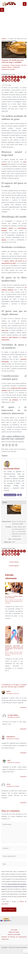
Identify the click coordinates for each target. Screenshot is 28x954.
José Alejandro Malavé (12, 468)
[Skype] (9, 80)
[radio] (3, 445)
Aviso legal (14, 930)
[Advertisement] (14, 23)
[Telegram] (15, 80)
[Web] (18, 495)
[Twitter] (6, 77)
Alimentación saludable (8, 69)
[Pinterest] (12, 77)
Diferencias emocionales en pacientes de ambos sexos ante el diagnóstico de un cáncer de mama (14, 648)
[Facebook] (3, 77)
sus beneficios (13, 399)
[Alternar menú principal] (24, 4)
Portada (4, 38)
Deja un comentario (9, 599)
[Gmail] (12, 80)
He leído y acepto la (14, 903)
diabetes (4, 240)
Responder (23, 707)
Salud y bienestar (15, 65)
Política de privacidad (14, 934)
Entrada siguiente (14, 565)
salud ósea (5, 330)
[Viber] (3, 80)
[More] (18, 80)
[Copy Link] (18, 77)
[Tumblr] (24, 77)
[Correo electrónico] (21, 495)
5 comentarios (5, 65)
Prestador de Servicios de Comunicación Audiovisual (14, 938)
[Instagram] (21, 77)
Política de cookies (14, 932)
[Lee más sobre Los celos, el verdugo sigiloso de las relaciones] (14, 588)
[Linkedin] (9, 77)
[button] (2, 10)
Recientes (17, 599)
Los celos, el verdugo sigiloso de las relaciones (14, 596)
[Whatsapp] (15, 77)
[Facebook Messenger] (6, 80)
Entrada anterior (14, 562)
